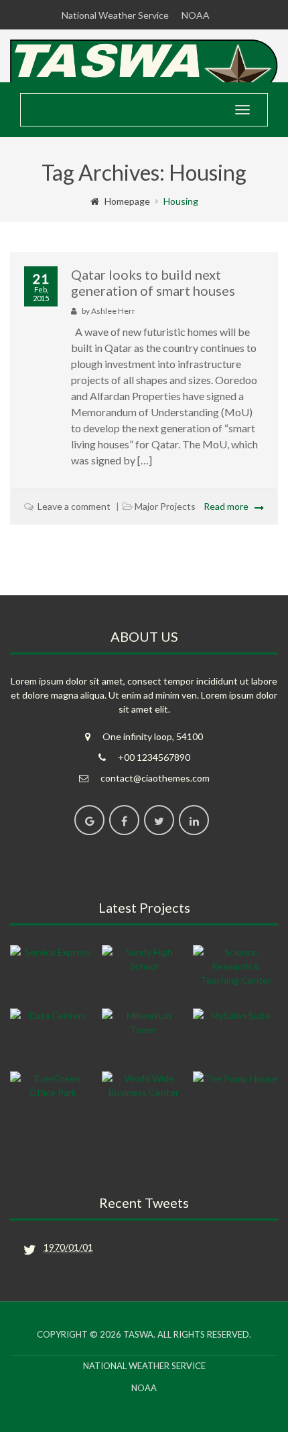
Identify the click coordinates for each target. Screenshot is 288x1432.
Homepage (127, 201)
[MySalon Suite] (235, 1036)
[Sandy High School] (144, 973)
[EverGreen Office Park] (52, 1099)
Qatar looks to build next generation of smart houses (153, 282)
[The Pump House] (235, 1099)
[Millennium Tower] (144, 1036)
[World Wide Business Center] (144, 1099)
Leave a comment (74, 506)
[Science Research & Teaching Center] (235, 973)
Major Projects (165, 506)
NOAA (196, 15)
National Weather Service (115, 15)
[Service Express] (52, 973)
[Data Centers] (52, 1036)
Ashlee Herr (113, 311)
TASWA (138, 1334)
